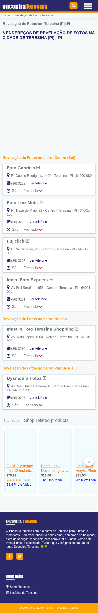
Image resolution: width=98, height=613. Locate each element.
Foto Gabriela (21, 167)
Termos (50, 608)
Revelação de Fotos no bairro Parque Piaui (40, 368)
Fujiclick (16, 241)
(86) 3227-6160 (22, 398)
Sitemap (74, 608)
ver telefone (38, 183)
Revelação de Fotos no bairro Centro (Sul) (39, 158)
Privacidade (62, 608)
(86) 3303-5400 (22, 261)
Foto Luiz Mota (23, 202)
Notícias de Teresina (23, 592)
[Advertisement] (49, 93)
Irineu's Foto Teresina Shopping (41, 328)
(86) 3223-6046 (22, 183)
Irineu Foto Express (28, 279)
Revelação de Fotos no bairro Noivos (35, 319)
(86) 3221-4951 (22, 299)
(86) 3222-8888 (22, 222)
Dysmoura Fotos (25, 378)
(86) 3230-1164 (22, 348)
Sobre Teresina (20, 586)
